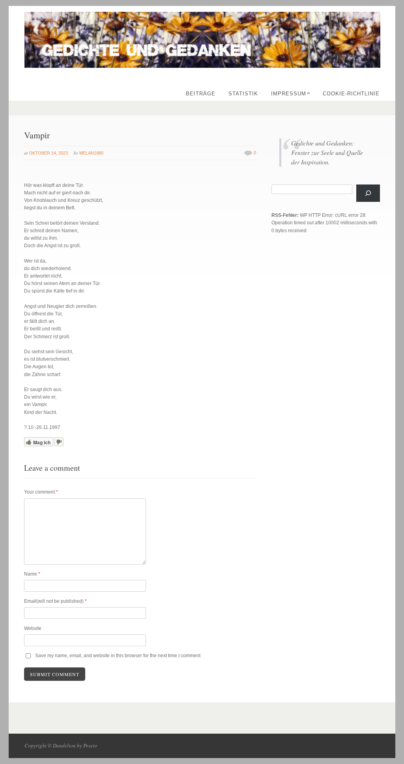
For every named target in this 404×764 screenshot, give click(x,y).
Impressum (290, 94)
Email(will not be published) (55, 601)
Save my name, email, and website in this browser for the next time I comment (117, 655)
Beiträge (200, 94)
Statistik (243, 94)
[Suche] (368, 193)
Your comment (41, 492)
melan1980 (91, 153)
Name (32, 574)
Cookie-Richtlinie (351, 94)
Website (32, 628)
